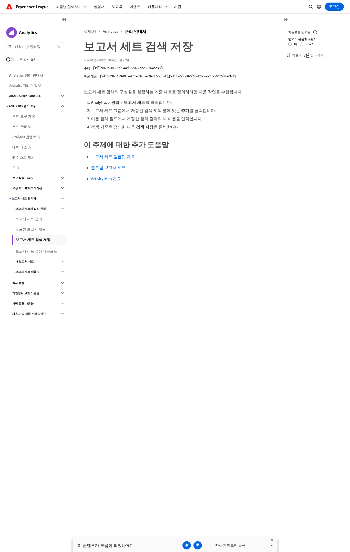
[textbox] (34, 46)
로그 (15, 167)
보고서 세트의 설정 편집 (30, 208)
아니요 (310, 44)
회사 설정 (18, 283)
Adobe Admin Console (25, 96)
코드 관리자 (21, 126)
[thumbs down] (197, 545)
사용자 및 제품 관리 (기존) (29, 313)
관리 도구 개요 (23, 116)
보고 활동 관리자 (23, 178)
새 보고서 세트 (24, 261)
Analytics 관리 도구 (22, 106)
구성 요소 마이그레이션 (27, 188)
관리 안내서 (135, 31)
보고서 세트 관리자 (24, 198)
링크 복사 (316, 55)
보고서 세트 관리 (28, 219)
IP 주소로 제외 (23, 157)
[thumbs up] (186, 545)
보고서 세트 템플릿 (27, 271)
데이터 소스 (21, 147)
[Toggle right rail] (285, 20)
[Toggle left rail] (64, 20)
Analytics (110, 31)
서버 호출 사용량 (23, 303)
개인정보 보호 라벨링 (25, 293)
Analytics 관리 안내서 (26, 75)
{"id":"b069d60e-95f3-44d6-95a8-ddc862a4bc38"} (128, 68)
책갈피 (296, 55)
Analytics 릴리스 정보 (25, 85)
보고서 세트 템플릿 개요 (113, 156)
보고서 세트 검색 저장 (33, 239)
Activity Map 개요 (106, 178)
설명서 (90, 31)
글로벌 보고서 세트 (108, 167)
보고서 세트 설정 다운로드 (36, 251)
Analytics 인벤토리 (26, 137)
